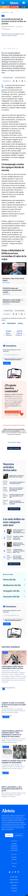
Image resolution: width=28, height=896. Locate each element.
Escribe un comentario (14, 448)
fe (3, 689)
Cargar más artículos (14, 509)
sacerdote (5, 773)
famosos (20, 323)
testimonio (5, 747)
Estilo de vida (14, 848)
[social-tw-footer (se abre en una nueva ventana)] (15, 872)
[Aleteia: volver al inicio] (14, 2)
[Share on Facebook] (13, 81)
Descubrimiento (5, 12)
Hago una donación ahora (12, 412)
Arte (12, 12)
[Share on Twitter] (19, 81)
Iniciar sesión (18, 835)
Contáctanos (14, 888)
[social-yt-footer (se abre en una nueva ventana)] (9, 872)
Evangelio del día (11, 591)
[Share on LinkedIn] (16, 81)
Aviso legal (14, 885)
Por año (14, 866)
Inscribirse (6, 363)
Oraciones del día (11, 596)
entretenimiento (11, 323)
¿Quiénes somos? (14, 882)
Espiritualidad (14, 846)
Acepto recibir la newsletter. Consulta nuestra (14, 359)
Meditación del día (12, 585)
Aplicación (14, 859)
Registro (5, 7)
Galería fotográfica (18, 264)
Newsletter (14, 857)
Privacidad (14, 891)
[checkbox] (3, 358)
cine (3, 323)
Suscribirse (9, 835)
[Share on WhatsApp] (25, 81)
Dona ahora (13, 7)
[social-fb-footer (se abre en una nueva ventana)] (12, 872)
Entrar (18, 442)
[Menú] (5, 3)
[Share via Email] (22, 81)
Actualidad (14, 843)
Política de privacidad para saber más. (13, 359)
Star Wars (15, 153)
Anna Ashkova (19, 26)
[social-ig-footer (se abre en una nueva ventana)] (18, 872)
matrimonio (6, 717)
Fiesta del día (9, 579)
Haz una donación (14, 879)
